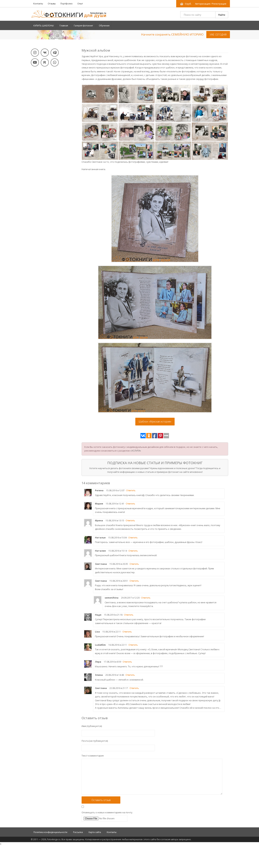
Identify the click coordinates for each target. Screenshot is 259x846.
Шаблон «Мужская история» (155, 421)
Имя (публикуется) (92, 726)
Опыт (80, 3)
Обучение (104, 25)
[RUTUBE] (45, 62)
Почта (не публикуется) (95, 740)
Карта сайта (95, 832)
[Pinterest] (55, 53)
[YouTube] (35, 62)
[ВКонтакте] (45, 53)
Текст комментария (93, 755)
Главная (64, 25)
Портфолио (66, 3)
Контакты (38, 3)
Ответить (130, 490)
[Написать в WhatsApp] (55, 62)
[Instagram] (35, 53)
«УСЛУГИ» (135, 450)
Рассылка (78, 832)
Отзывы (52, 3)
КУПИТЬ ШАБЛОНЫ (43, 25)
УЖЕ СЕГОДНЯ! (218, 34)
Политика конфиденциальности (50, 832)
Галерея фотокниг (83, 25)
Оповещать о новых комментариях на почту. (107, 812)
